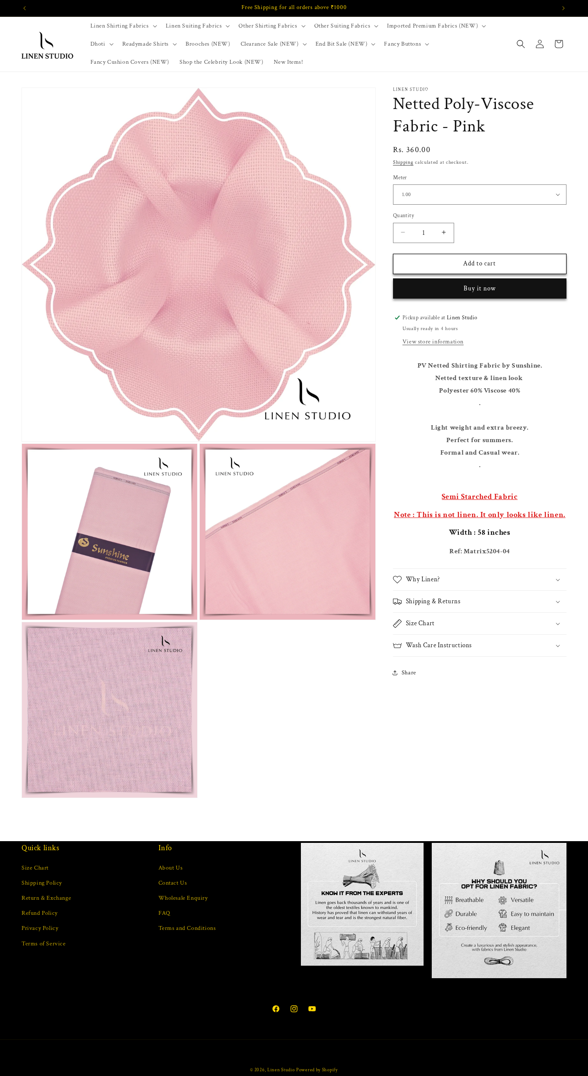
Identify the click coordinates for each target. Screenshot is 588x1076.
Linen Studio (280, 1070)
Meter (400, 177)
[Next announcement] (563, 8)
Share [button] (409, 672)
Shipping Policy (42, 883)
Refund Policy (40, 913)
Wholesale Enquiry (183, 898)
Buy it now (480, 288)
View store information (433, 342)
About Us (170, 868)
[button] (123, 26)
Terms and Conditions (187, 928)
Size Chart (35, 868)
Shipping (403, 162)
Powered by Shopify (317, 1070)
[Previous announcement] (24, 8)
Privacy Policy (40, 928)
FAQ (164, 913)
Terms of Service (44, 944)
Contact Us (172, 883)
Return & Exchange (46, 898)
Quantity (403, 215)
